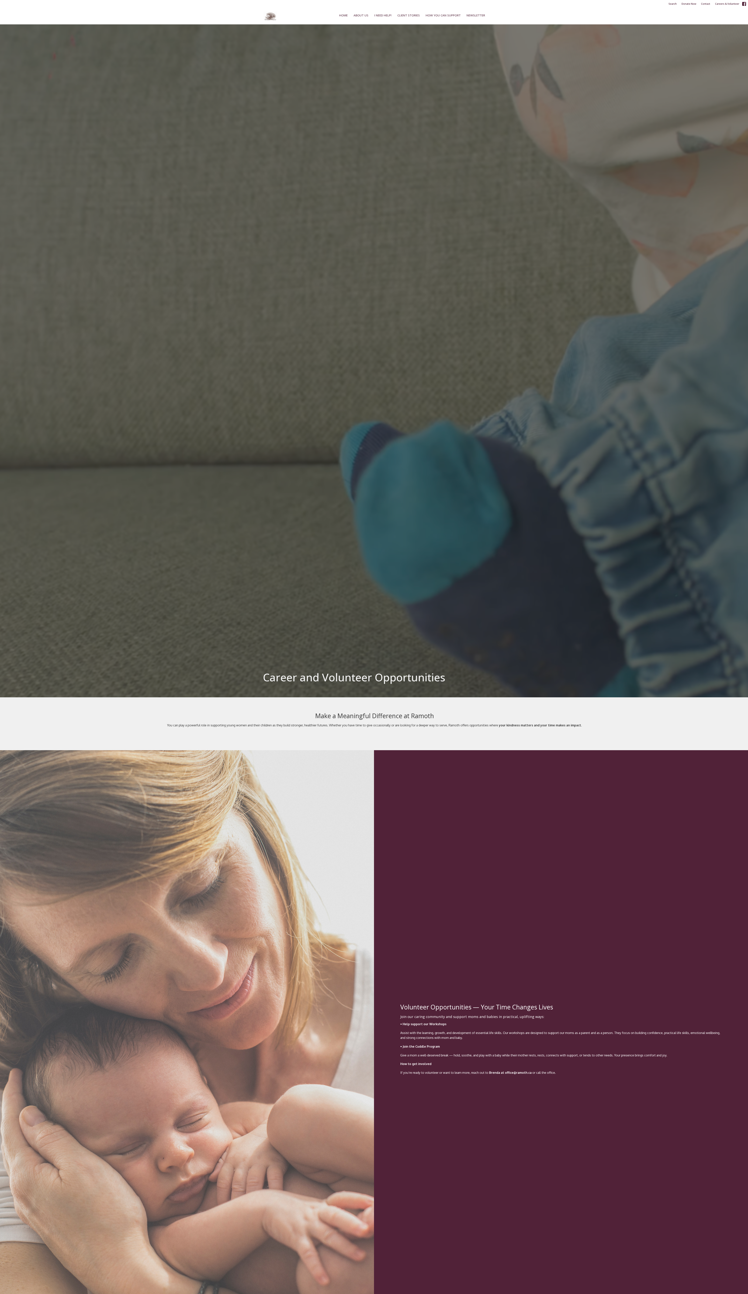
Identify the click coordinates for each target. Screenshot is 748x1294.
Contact (705, 3)
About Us (361, 15)
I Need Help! (383, 15)
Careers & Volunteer (727, 3)
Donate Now (689, 3)
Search (673, 3)
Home (343, 15)
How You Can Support (443, 15)
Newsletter (476, 15)
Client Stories (408, 15)
